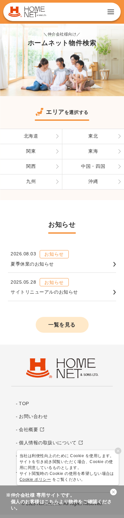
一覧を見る (62, 324)
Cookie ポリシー (35, 479)
